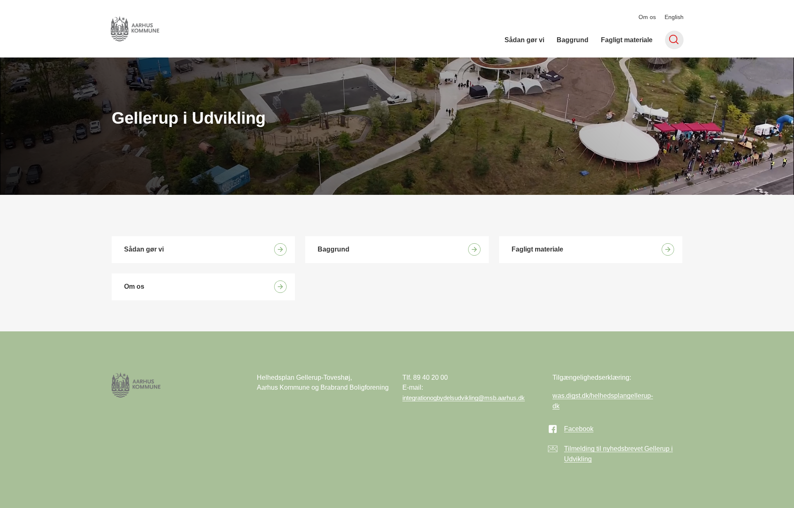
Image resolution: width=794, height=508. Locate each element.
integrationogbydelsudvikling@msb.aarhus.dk (463, 398)
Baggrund (572, 39)
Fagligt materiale (627, 39)
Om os (647, 17)
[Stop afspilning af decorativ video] (773, 78)
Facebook (578, 428)
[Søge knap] (674, 40)
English (674, 17)
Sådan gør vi (524, 39)
